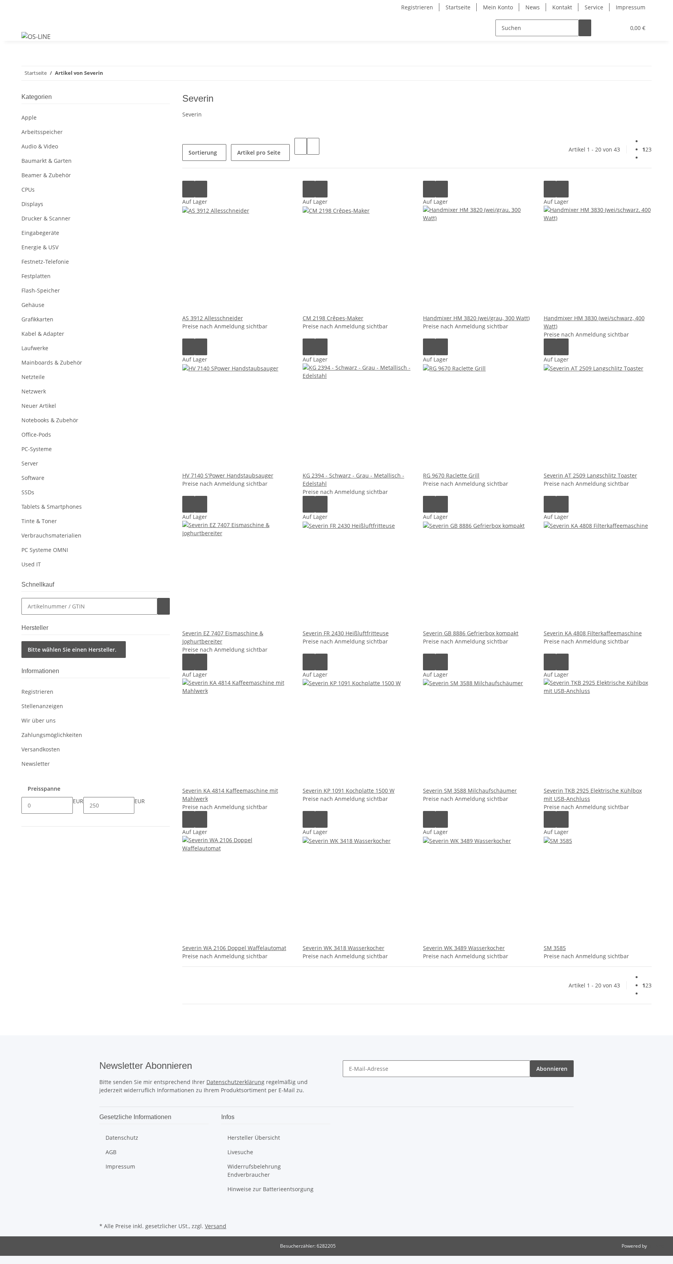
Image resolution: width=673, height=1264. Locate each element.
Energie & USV (39, 247)
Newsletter (35, 763)
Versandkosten (40, 749)
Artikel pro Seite (258, 152)
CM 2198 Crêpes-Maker (333, 318)
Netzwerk (33, 391)
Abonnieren (551, 1068)
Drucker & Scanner (45, 218)
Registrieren (417, 7)
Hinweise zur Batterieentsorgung (270, 1189)
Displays (32, 204)
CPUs (28, 189)
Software (32, 477)
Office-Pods (36, 434)
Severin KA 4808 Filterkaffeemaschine (593, 633)
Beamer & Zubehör (46, 175)
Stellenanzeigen (42, 706)
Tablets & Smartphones (51, 506)
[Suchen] (585, 27)
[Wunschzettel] (616, 27)
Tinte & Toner (39, 521)
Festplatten (36, 276)
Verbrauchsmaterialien (51, 535)
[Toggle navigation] (31, 21)
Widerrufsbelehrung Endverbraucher (254, 1170)
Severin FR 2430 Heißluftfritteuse (346, 633)
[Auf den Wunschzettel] (201, 189)
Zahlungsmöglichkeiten (51, 735)
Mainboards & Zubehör (51, 362)
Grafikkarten (37, 319)
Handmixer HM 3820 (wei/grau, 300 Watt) (476, 318)
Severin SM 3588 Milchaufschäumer (470, 790)
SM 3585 (555, 948)
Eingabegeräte (40, 232)
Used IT (31, 564)
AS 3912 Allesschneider (212, 318)
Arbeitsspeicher (42, 132)
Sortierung (203, 152)
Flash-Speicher (40, 290)
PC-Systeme (36, 449)
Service (594, 7)
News (532, 7)
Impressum (630, 7)
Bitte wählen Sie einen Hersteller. (72, 649)
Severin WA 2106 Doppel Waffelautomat (234, 948)
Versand (215, 1226)
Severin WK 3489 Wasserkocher (464, 948)
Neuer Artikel (38, 405)
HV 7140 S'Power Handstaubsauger (227, 475)
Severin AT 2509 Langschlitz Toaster (590, 475)
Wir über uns (38, 720)
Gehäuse (32, 305)
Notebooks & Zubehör (49, 420)
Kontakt (562, 7)
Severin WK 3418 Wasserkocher (343, 948)
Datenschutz (122, 1137)
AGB (111, 1152)
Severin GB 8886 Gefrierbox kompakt (470, 633)
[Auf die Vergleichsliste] (188, 189)
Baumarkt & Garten (46, 160)
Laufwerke (34, 348)
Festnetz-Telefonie (45, 261)
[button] (603, 27)
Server (29, 463)
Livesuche (240, 1152)
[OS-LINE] (36, 36)
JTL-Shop (657, 1246)
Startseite (458, 7)
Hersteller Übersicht (253, 1137)
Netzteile (33, 377)
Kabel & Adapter (42, 333)
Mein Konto (498, 7)
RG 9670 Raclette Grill (451, 475)
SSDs (27, 492)
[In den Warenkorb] (163, 606)
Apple (29, 117)
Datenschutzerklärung (235, 1082)
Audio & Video (39, 146)
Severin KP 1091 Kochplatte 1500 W (349, 790)
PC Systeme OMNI (44, 550)
